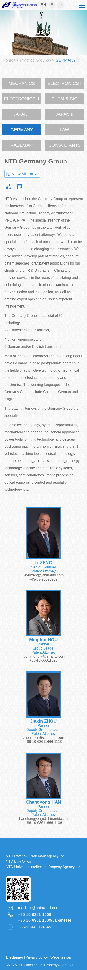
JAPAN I (21, 114)
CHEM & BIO (64, 98)
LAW (64, 129)
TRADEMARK (21, 145)
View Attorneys (25, 174)
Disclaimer (14, 957)
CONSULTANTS (64, 145)
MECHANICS (21, 83)
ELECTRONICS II (21, 98)
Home (8, 60)
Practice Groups (34, 60)
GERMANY (21, 129)
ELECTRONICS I (64, 83)
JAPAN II (64, 114)
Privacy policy (37, 957)
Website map (60, 957)
